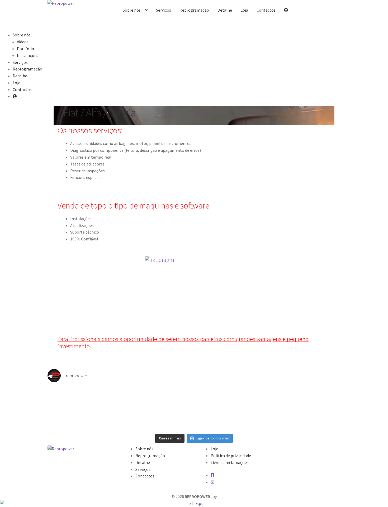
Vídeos (23, 41)
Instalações (27, 55)
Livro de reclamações (230, 462)
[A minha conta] (286, 10)
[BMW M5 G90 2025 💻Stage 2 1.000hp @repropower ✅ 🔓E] (304, 408)
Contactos (266, 10)
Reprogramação (194, 10)
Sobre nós (132, 10)
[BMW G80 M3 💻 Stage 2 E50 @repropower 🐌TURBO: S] (231, 408)
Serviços (163, 10)
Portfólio (25, 48)
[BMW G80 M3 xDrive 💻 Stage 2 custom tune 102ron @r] (83, 408)
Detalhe (224, 10)
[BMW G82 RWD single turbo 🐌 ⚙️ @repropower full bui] (157, 408)
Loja (244, 10)
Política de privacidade (231, 455)
